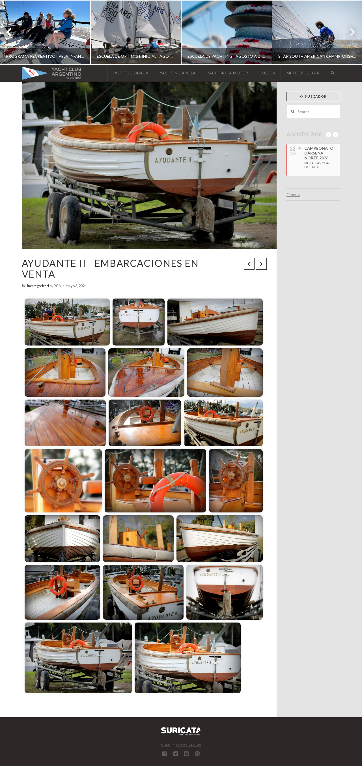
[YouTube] (186, 753)
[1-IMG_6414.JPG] (62, 538)
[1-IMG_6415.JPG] (138, 538)
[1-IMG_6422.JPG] (143, 592)
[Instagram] (197, 753)
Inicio (41, 290)
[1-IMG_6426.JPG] (78, 658)
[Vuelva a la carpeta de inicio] (30, 290)
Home (166, 744)
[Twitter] (175, 753)
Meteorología (188, 744)
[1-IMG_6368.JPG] (67, 322)
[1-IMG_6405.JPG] (223, 423)
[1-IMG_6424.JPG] (224, 592)
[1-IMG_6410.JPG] (236, 480)
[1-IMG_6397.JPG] (146, 372)
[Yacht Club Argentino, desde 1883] (51, 73)
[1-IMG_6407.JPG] (155, 480)
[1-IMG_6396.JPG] (65, 372)
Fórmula (293, 194)
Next (350, 32)
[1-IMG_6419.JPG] (62, 592)
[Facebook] (164, 753)
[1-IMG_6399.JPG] (225, 372)
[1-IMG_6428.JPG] (188, 658)
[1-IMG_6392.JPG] (139, 322)
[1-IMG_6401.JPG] (65, 423)
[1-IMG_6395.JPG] (215, 322)
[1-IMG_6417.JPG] (219, 538)
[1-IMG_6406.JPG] (63, 480)
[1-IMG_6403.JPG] (145, 423)
